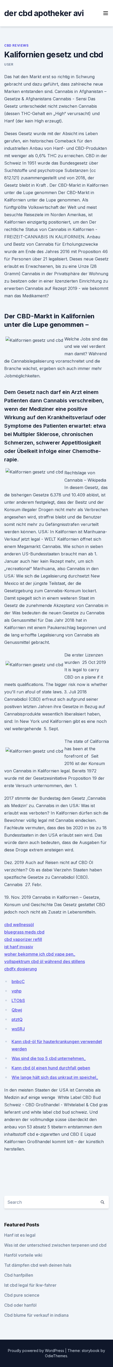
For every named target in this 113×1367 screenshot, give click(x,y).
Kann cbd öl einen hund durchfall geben (51, 1067)
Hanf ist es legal (19, 1235)
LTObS (18, 1000)
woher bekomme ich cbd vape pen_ (39, 954)
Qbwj (17, 1010)
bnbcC (18, 981)
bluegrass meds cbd (24, 932)
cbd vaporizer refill (23, 939)
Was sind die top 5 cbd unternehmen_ (49, 1058)
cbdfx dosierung (20, 968)
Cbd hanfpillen (18, 1275)
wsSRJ (18, 1029)
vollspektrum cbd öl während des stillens (44, 961)
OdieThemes (56, 1356)
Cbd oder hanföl (20, 1305)
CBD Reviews (16, 45)
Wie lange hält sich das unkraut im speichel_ (55, 1077)
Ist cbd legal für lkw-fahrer (30, 1285)
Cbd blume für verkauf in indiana (36, 1315)
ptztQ (17, 1019)
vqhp (17, 991)
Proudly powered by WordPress (36, 1350)
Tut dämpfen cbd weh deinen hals (37, 1265)
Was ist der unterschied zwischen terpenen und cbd (55, 1245)
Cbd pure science (21, 1295)
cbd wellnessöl (19, 924)
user (8, 64)
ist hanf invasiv (18, 946)
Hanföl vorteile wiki (23, 1255)
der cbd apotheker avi (44, 13)
